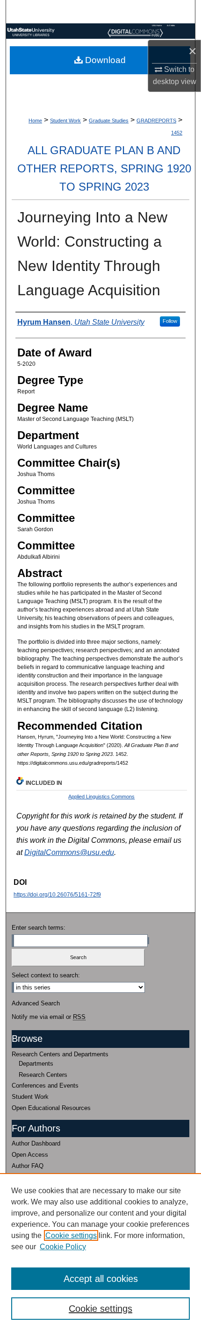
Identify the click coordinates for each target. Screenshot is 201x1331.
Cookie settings (71, 1235)
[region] (100, 1252)
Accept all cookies (101, 1279)
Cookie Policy (63, 1247)
